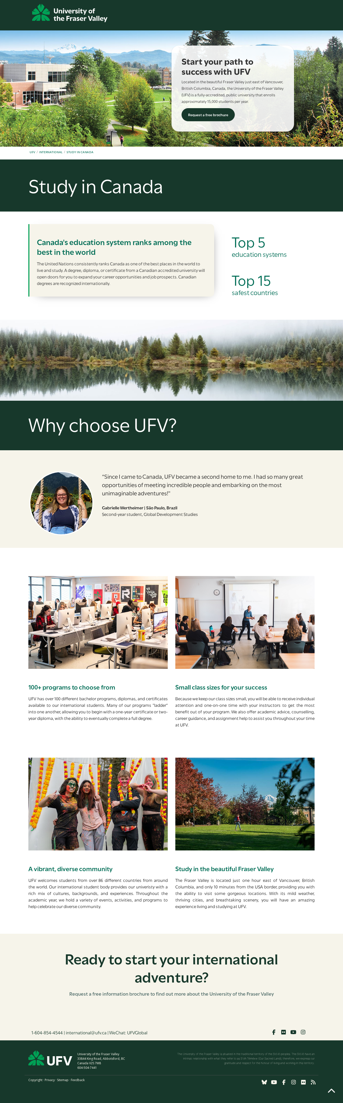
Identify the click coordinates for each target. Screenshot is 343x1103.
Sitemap (63, 1080)
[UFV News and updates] (313, 1082)
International (51, 152)
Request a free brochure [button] (208, 114)
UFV (32, 152)
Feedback (78, 1080)
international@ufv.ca (86, 1032)
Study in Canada (80, 152)
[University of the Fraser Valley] (69, 13)
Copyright (35, 1080)
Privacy (50, 1080)
